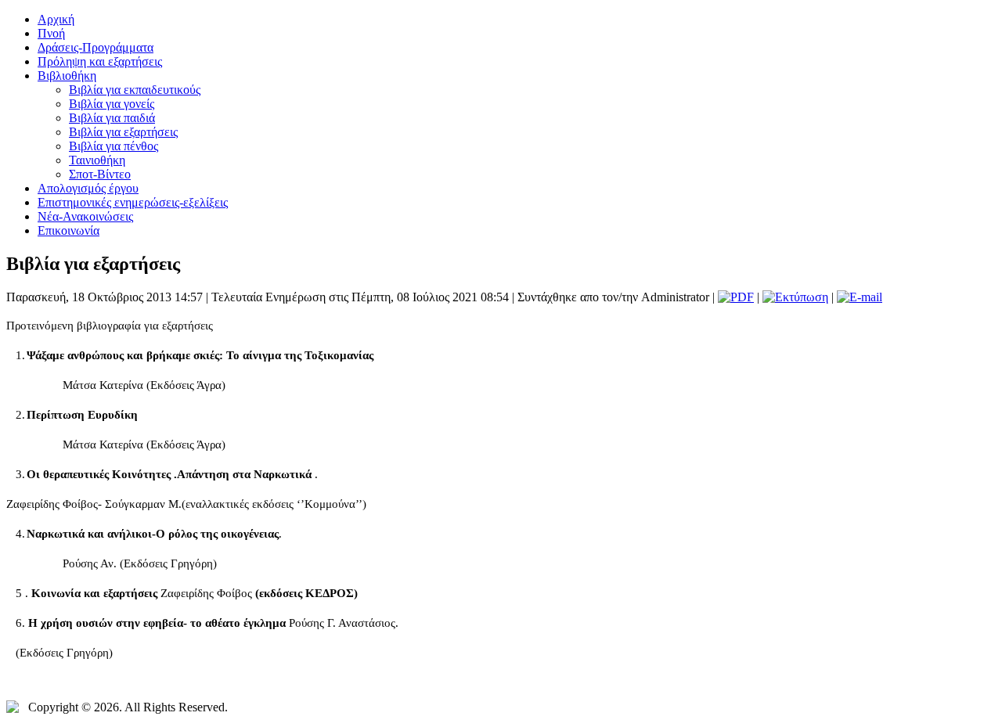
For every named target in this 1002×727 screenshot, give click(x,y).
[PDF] (736, 297)
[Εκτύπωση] (795, 297)
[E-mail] (859, 297)
